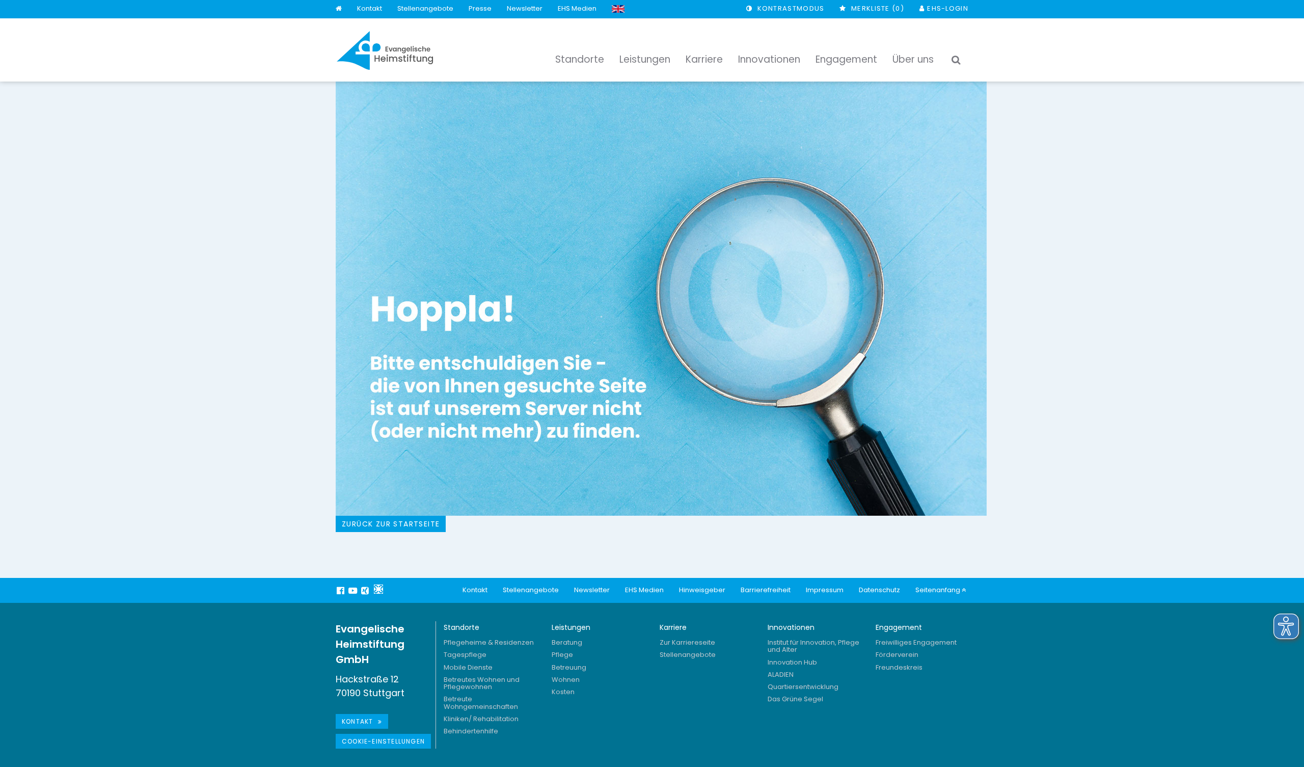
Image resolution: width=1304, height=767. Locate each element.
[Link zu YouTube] (354, 591)
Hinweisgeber (702, 590)
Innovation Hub (792, 662)
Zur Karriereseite (687, 642)
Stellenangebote (425, 8)
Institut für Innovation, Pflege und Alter (813, 646)
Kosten (563, 692)
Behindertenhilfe (471, 731)
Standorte (461, 627)
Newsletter (524, 8)
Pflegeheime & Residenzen (489, 642)
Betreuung (569, 667)
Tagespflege (465, 654)
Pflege (562, 654)
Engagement (899, 627)
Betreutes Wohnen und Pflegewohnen (482, 683)
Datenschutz (879, 590)
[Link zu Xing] (366, 591)
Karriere (673, 627)
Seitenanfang (938, 590)
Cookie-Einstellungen (383, 741)
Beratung (567, 642)
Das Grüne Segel (795, 699)
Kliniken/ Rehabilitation (481, 719)
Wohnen (566, 679)
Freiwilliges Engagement (916, 642)
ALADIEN (781, 674)
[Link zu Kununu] (378, 589)
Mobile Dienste (468, 667)
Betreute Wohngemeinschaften (481, 702)
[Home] (339, 9)
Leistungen (571, 627)
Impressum (825, 590)
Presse (480, 8)
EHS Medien (577, 8)
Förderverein (897, 654)
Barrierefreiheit (766, 590)
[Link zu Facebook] (342, 591)
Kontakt (369, 8)
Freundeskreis (899, 667)
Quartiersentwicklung (803, 687)
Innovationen (791, 627)
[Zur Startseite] (385, 50)
